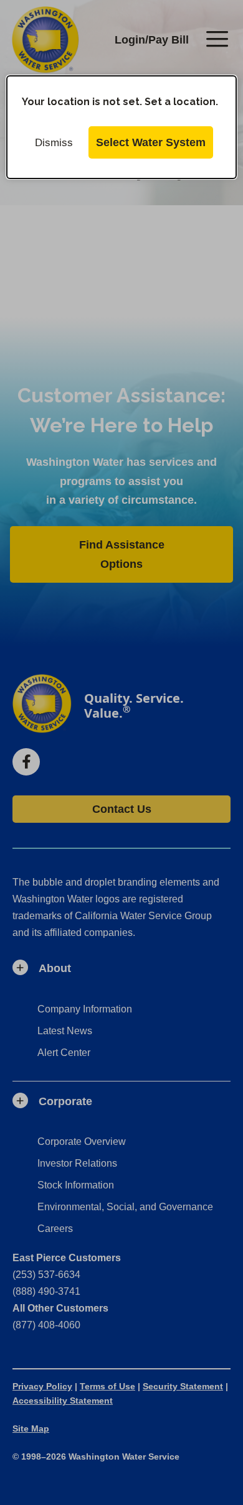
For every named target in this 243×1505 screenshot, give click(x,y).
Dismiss (54, 143)
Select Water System (151, 142)
